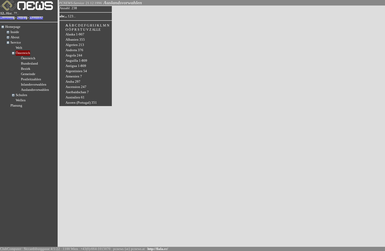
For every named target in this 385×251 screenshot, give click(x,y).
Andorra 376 (74, 50)
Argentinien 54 (76, 71)
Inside (14, 32)
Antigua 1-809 (75, 66)
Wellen (21, 100)
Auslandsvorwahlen (35, 90)
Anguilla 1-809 (76, 60)
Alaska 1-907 (74, 34)
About (14, 37)
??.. (16, 13)
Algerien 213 (74, 45)
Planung (16, 105)
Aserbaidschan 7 (77, 92)
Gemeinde (28, 74)
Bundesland (29, 63)
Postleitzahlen (31, 79)
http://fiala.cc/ (157, 249)
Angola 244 (73, 55)
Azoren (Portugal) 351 (81, 102)
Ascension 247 (75, 87)
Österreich (36, 18)
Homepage (7, 18)
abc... (63, 16)
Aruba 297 (72, 81)
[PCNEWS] (27, 9)
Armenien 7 (73, 76)
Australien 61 (75, 97)
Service (21, 18)
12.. (3, 13)
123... (72, 16)
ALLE (96, 30)
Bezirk (25, 69)
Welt (19, 48)
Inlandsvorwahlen (33, 84)
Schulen (21, 95)
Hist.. (9, 13)
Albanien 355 (75, 39)
